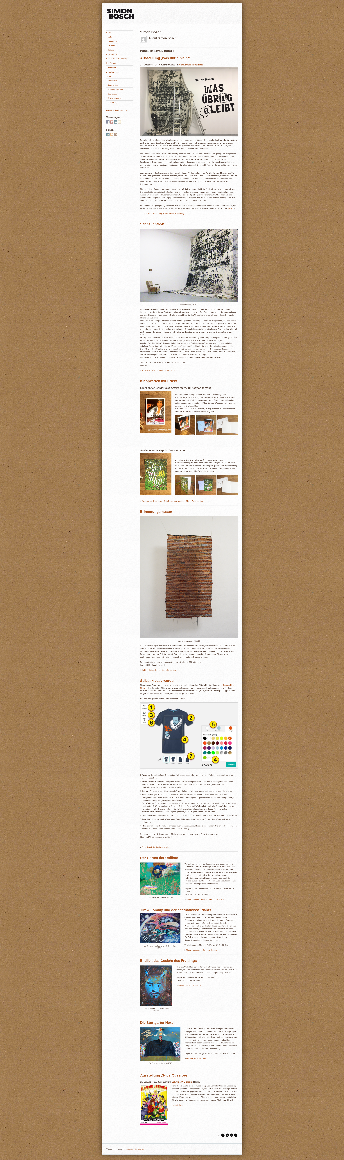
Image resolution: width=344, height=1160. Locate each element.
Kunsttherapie (112, 54)
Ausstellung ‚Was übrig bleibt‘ (165, 58)
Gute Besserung (170, 501)
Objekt (166, 370)
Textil (173, 370)
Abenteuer (197, 950)
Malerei (196, 899)
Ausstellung (147, 213)
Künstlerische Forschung (173, 213)
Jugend (214, 950)
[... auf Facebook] (108, 122)
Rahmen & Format (115, 89)
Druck (149, 847)
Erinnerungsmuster (156, 512)
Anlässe (181, 501)
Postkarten (157, 501)
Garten (189, 899)
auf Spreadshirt (116, 98)
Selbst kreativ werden (157, 681)
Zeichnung (112, 41)
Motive (167, 847)
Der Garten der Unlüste (159, 858)
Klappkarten (113, 85)
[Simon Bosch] (120, 18)
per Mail (230, 208)
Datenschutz (139, 1149)
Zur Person (111, 63)
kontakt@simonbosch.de (116, 110)
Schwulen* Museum (182, 1082)
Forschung (157, 213)
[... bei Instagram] (115, 134)
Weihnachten (197, 501)
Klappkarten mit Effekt (158, 381)
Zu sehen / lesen (113, 72)
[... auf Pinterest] (111, 122)
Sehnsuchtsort (152, 224)
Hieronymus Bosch (216, 899)
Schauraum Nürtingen (191, 64)
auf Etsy (113, 102)
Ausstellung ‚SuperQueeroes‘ (164, 1075)
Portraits (189, 1058)
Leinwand (189, 985)
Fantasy (206, 950)
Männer (198, 985)
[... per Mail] (119, 122)
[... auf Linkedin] (115, 122)
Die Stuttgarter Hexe (156, 1023)
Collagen (111, 46)
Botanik (203, 899)
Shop (188, 501)
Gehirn (145, 670)
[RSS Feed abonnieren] (111, 134)
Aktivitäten (112, 68)
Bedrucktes (158, 847)
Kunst (108, 32)
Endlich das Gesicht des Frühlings (168, 961)
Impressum (128, 1149)
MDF (204, 1058)
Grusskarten (147, 501)
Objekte (111, 50)
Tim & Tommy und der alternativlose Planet (175, 910)
